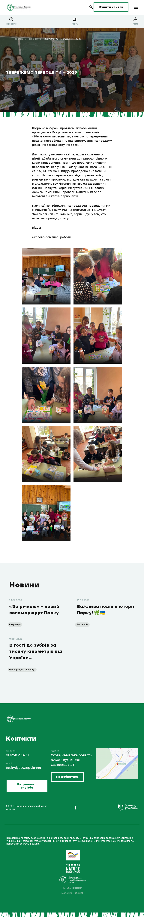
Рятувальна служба (27, 786)
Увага (135, 24)
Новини (33, 39)
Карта (75, 24)
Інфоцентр (11, 24)
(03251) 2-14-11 (17, 755)
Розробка (72, 893)
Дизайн (66, 888)
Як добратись (67, 777)
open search (91, 7)
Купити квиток (111, 7)
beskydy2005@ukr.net (23, 768)
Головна (18, 39)
